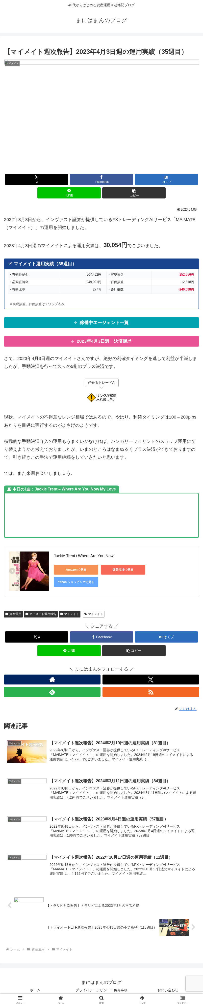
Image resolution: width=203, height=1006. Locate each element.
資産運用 (15, 614)
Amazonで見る (76, 569)
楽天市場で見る (123, 569)
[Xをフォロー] (150, 679)
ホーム (35, 990)
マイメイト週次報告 (42, 614)
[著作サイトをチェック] (52, 679)
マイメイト (71, 614)
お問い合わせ (167, 990)
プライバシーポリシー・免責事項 (101, 990)
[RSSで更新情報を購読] (150, 692)
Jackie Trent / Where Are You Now (84, 556)
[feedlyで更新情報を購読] (52, 692)
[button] (134, 192)
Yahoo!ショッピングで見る (76, 582)
